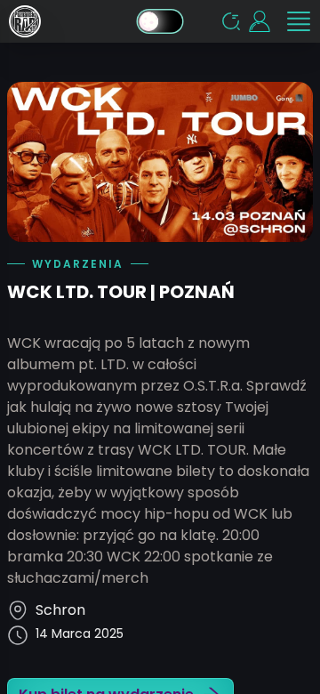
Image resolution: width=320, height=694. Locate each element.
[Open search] (231, 21)
